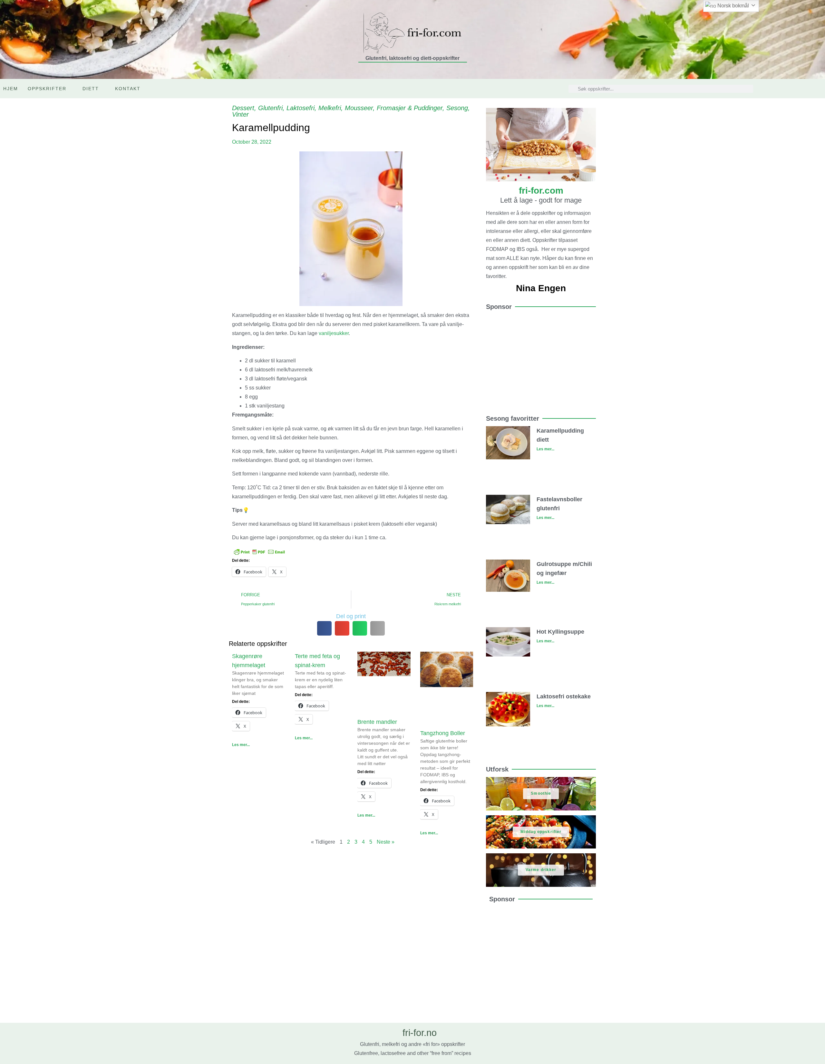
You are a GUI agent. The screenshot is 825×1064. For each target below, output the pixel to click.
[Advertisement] (541, 359)
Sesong (457, 107)
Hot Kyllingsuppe (560, 631)
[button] (324, 628)
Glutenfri (270, 107)
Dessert (243, 107)
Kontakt (128, 88)
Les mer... (241, 745)
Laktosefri (300, 107)
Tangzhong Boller (442, 733)
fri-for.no (420, 1033)
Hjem (10, 88)
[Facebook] (817, 88)
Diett (90, 88)
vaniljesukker (334, 333)
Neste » (385, 842)
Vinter (240, 114)
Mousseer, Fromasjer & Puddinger (393, 107)
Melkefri (329, 107)
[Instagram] (804, 88)
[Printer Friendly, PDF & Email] (259, 551)
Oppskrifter (47, 88)
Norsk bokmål (732, 5)
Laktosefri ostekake (564, 696)
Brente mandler (377, 722)
